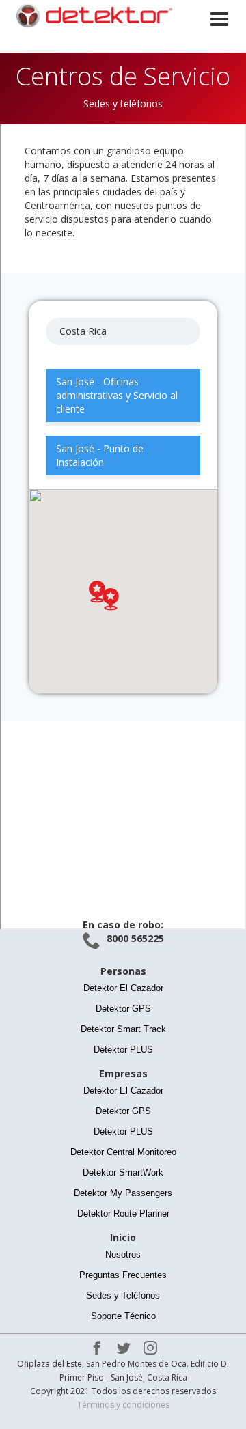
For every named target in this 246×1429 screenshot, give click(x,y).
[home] (89, 15)
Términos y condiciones (123, 1405)
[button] (219, 40)
